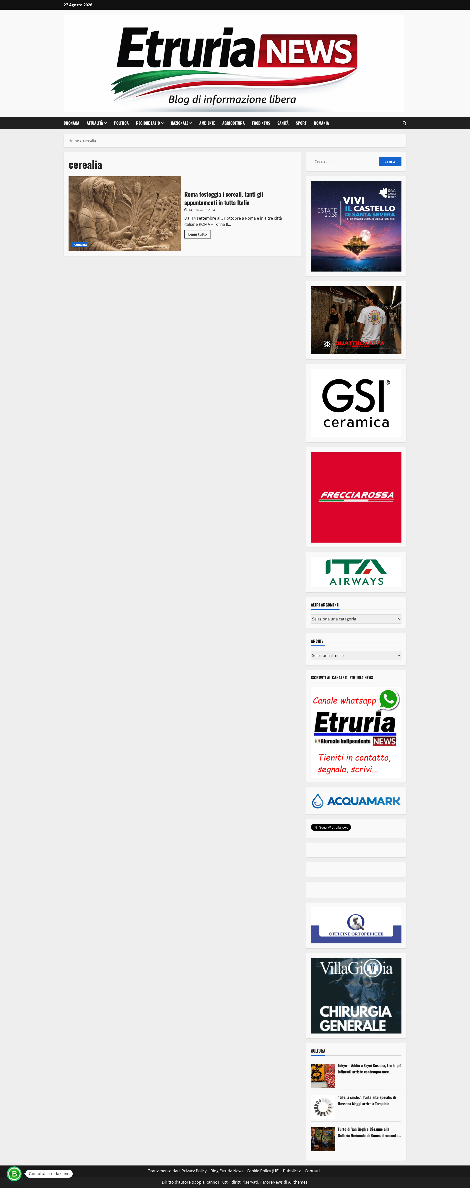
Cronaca (71, 123)
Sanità (283, 123)
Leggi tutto (199, 235)
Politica (121, 123)
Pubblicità (292, 1171)
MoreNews (273, 1182)
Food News (261, 123)
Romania (321, 123)
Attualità (95, 123)
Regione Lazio (148, 123)
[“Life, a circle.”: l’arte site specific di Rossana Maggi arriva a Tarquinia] (323, 1107)
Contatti (312, 1171)
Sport (301, 123)
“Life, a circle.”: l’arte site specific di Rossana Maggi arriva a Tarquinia (367, 1100)
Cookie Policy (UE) (263, 1171)
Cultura (318, 1051)
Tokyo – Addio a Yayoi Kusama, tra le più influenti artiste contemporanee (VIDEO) (369, 1068)
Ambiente (207, 123)
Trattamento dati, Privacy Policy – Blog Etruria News (195, 1171)
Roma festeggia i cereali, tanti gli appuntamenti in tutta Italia (125, 213)
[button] (404, 123)
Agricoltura (233, 123)
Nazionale (179, 123)
